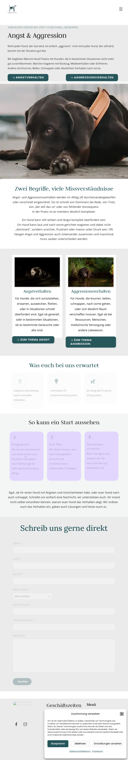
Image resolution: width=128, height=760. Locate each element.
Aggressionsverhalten (90, 291)
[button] (121, 713)
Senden (23, 681)
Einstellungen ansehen (108, 743)
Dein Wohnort (21, 605)
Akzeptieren (58, 743)
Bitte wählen (21, 589)
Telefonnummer (24, 620)
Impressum (97, 751)
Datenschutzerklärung (80, 751)
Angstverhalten (37, 291)
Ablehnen (80, 743)
